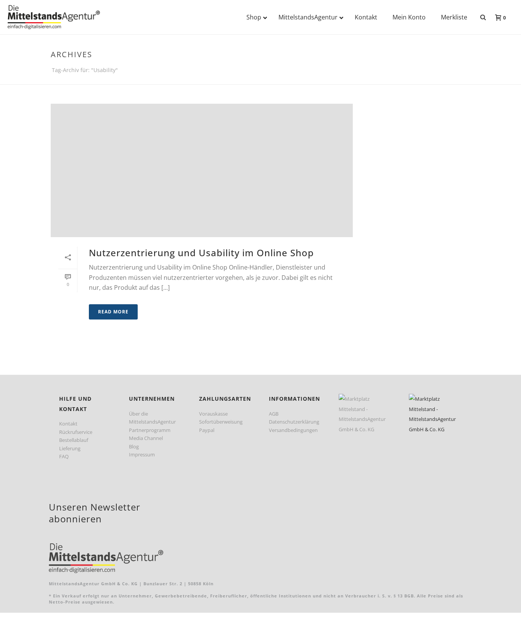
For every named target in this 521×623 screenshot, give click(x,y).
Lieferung (69, 448)
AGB (273, 413)
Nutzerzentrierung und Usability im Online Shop (201, 252)
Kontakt (68, 423)
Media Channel (146, 438)
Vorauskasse (213, 413)
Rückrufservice (75, 432)
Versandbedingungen (293, 430)
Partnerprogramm (149, 430)
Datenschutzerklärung (294, 421)
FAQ (64, 456)
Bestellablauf (73, 440)
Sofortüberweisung (221, 421)
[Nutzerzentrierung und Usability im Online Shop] (202, 170)
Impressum (142, 454)
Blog (134, 446)
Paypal (206, 430)
